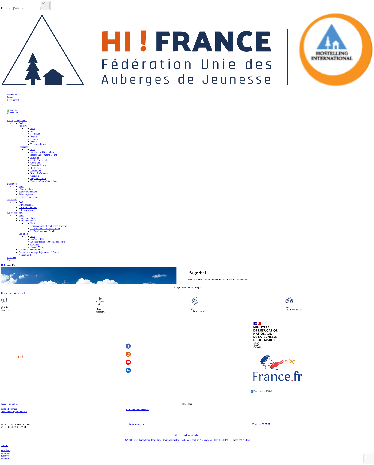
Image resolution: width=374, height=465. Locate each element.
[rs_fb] (128, 346)
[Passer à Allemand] (12, 112)
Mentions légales (171, 440)
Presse (10, 97)
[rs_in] (128, 370)
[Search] (46, 5)
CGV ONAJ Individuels (186, 435)
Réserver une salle (5, 457)
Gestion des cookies (190, 440)
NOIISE (246, 440)
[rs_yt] (128, 362)
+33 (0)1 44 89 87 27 (260, 424)
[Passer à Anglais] (12, 110)
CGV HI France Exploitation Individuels (142, 440)
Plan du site (219, 440)
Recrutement (13, 100)
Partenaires (12, 94)
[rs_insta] (128, 354)
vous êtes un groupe (6, 451)
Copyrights (207, 440)
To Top (4, 445)
